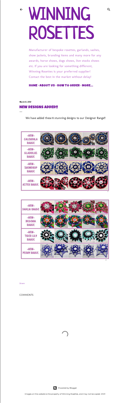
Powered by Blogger (67, 388)
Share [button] (22, 283)
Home (33, 85)
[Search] (109, 9)
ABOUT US (47, 85)
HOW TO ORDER (68, 85)
